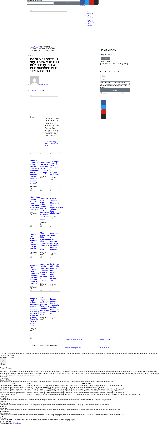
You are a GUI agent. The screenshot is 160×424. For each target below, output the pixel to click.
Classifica (89, 17)
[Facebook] (82, 2)
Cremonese (48, 142)
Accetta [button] (11, 357)
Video (88, 15)
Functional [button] (3, 396)
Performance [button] (4, 401)
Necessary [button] (3, 376)
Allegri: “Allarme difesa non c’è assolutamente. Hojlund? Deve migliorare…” (56, 206)
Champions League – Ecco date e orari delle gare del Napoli (45, 167)
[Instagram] (96, 2)
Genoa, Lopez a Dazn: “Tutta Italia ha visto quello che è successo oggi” (55, 306)
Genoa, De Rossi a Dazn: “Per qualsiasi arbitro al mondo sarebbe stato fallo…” (44, 272)
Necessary (5, 378)
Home (88, 12)
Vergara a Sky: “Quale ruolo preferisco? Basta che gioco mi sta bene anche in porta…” (35, 274)
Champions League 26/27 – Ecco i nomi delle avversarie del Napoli (35, 203)
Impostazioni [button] (4, 357)
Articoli (36, 47)
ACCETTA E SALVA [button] (6, 421)
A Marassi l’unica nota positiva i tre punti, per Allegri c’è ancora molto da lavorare (54, 241)
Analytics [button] (3, 406)
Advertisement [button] (4, 411)
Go (122, 93)
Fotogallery (90, 13)
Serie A (52, 143)
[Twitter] (87, 2)
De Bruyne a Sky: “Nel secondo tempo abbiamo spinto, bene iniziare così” (54, 272)
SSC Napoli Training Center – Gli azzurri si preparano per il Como (54, 168)
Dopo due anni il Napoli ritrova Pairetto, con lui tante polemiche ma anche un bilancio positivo (44, 208)
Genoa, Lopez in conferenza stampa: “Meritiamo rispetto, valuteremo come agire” (44, 306)
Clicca (105, 58)
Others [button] (2, 416)
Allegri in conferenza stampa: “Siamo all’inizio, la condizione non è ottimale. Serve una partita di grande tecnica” (35, 171)
